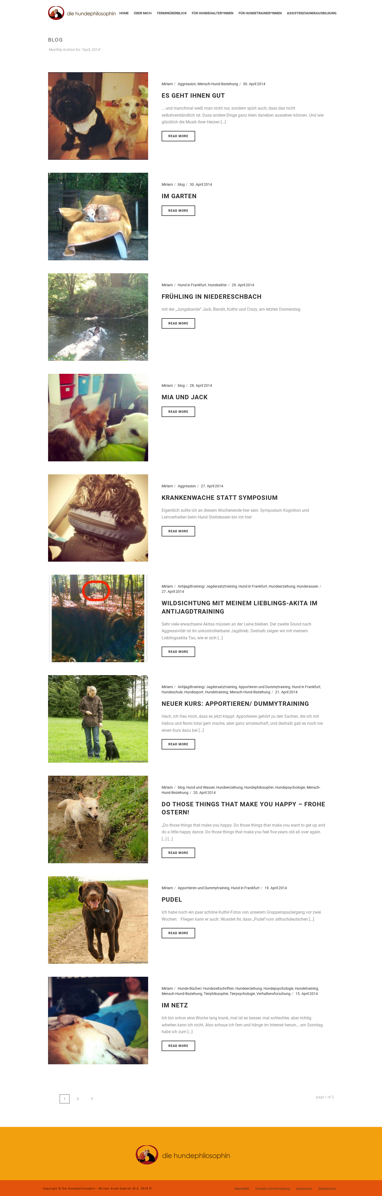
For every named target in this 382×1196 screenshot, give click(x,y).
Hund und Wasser (200, 787)
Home (124, 13)
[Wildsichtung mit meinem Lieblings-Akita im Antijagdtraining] (98, 618)
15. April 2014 (306, 994)
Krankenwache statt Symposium (220, 497)
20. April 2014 (204, 792)
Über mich (143, 13)
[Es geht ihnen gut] (98, 116)
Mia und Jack (185, 397)
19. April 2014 (276, 888)
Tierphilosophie (216, 994)
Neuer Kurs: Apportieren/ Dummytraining (235, 703)
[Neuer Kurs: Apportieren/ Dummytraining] (98, 718)
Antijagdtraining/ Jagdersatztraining (207, 586)
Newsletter (241, 1189)
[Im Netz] (98, 1020)
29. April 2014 (243, 285)
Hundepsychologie (290, 787)
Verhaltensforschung (273, 994)
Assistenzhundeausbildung (312, 13)
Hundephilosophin (259, 787)
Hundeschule (172, 692)
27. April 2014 (212, 486)
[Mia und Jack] (98, 417)
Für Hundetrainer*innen (260, 13)
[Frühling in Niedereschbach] (98, 317)
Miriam (167, 84)
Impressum (304, 1189)
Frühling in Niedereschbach (212, 296)
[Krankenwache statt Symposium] (98, 518)
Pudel (172, 899)
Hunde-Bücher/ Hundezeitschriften (206, 988)
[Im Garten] (98, 216)
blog (181, 184)
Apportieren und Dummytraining (264, 687)
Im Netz (175, 1005)
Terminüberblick (172, 13)
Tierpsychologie (242, 994)
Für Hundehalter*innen (212, 13)
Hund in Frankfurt (192, 285)
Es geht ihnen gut (193, 95)
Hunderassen (307, 586)
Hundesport (193, 692)
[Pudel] (98, 920)
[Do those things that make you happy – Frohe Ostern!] (98, 819)
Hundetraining (216, 692)
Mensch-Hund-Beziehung (217, 84)
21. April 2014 (286, 692)
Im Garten (179, 196)
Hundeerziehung (282, 586)
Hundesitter (217, 285)
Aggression (187, 84)
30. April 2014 (254, 84)
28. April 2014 (201, 385)
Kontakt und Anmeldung (272, 1189)
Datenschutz (327, 1189)
